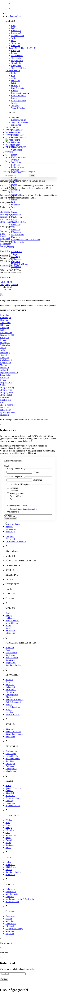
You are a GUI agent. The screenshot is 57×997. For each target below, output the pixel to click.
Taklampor (15, 142)
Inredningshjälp (7, 214)
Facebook (14, 490)
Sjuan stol (4, 355)
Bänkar (9, 820)
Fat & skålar (16, 83)
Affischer (15, 78)
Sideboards (16, 58)
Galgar (14, 212)
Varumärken (11, 132)
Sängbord (15, 117)
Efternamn (37, 480)
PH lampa (4, 325)
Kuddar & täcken (18, 120)
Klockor (14, 90)
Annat (12, 499)
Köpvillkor (5, 239)
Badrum (14, 73)
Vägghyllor (16, 65)
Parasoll (14, 200)
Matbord (3, 365)
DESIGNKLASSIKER (16, 147)
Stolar (13, 40)
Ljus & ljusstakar (18, 100)
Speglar (14, 103)
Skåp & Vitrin (17, 60)
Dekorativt (15, 80)
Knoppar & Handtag (20, 93)
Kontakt (3, 236)
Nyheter (9, 130)
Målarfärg (10, 921)
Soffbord (4, 370)
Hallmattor (15, 224)
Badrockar (15, 165)
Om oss (3, 231)
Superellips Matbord (9, 372)
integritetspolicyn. (31, 509)
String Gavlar (6, 390)
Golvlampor (16, 132)
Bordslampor (16, 130)
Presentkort (5, 217)
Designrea (10, 142)
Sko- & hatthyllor (18, 68)
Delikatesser (16, 259)
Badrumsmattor (17, 167)
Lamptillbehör (17, 135)
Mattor (3, 347)
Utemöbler (15, 45)
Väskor (14, 254)
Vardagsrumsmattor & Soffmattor (25, 239)
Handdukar (10, 803)
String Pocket (6, 395)
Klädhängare (16, 217)
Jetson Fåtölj (5, 375)
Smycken (10, 933)
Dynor (8, 825)
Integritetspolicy (7, 241)
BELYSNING (12, 127)
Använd (4, 979)
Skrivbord (4, 367)
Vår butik (4, 219)
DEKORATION (13, 70)
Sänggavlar (16, 125)
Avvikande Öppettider (9, 265)
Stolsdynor (15, 43)
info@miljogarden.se (9, 284)
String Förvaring (7, 387)
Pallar (8, 837)
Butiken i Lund (16, 496)
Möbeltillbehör (17, 35)
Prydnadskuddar (13, 805)
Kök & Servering (18, 95)
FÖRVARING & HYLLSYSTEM (21, 48)
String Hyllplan (6, 392)
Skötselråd (4, 212)
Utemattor (15, 237)
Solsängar (15, 205)
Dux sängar (5, 352)
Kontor (14, 98)
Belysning (4, 315)
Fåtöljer (14, 28)
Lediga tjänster (6, 246)
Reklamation (5, 244)
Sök (32, 176)
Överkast (15, 160)
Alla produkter (14, 16)
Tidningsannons (17, 493)
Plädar (14, 155)
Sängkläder (16, 162)
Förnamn (37, 472)
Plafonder (15, 145)
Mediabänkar (17, 55)
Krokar (14, 219)
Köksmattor (16, 232)
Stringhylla (16, 63)
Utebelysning (6, 360)
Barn (13, 75)
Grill (13, 192)
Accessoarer (16, 251)
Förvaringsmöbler (7, 335)
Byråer (14, 53)
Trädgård (15, 105)
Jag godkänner (24, 509)
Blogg (2, 234)
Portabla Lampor (18, 137)
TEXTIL (9, 152)
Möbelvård (10, 931)
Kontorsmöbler (17, 33)
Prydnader (4, 415)
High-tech (15, 261)
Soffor (14, 38)
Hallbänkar (16, 30)
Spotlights (15, 140)
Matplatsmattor (17, 234)
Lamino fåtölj (6, 332)
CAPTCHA (9, 516)
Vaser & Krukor (18, 108)
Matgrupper (11, 835)
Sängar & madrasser (20, 122)
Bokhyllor (15, 50)
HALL (9, 209)
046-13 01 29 (6, 282)
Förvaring (15, 85)
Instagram (14, 488)
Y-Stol (3, 385)
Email (13, 461)
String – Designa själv (9, 222)
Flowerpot (4, 320)
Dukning (15, 170)
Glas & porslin (17, 88)
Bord (13, 25)
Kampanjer (10, 134)
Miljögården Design (19, 264)
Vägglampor (16, 150)
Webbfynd (10, 144)
